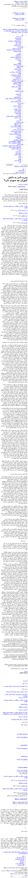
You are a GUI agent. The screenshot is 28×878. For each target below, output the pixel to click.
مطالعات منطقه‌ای (18, 139)
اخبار (23, 856)
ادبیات (19, 104)
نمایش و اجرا (18, 117)
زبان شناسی (18, 58)
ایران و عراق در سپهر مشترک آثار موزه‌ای (16, 691)
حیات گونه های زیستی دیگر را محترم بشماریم (15, 686)
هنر (20, 119)
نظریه (19, 157)
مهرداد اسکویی (24, 756)
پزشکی (19, 100)
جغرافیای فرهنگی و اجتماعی (13, 49)
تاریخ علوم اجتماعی (16, 148)
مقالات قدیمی (17, 154)
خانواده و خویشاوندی (16, 74)
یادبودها (19, 138)
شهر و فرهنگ (17, 125)
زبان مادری (18, 151)
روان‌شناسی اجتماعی (15, 57)
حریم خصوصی (17, 45)
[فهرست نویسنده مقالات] (24, 679)
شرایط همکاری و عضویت (14, 40)
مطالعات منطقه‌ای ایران (15, 141)
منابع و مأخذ (20, 144)
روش (19, 150)
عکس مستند (18, 110)
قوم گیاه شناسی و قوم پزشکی (13, 98)
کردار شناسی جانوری (15, 101)
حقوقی (19, 88)
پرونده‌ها (22, 862)
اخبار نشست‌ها (20, 857)
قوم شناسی (18, 136)
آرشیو (25, 671)
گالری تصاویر (20, 865)
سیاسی (19, 89)
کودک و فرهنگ (17, 64)
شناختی (19, 60)
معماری (19, 114)
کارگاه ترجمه (17, 160)
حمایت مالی (18, 43)
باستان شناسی (17, 132)
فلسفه (19, 63)
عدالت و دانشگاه (23, 213)
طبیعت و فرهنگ (19, 91)
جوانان (19, 73)
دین (20, 52)
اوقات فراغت (17, 69)
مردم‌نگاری (18, 77)
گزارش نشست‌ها (19, 859)
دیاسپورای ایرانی (17, 76)
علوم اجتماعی (19, 66)
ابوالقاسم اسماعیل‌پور (22, 767)
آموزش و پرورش (16, 48)
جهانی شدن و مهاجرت (15, 72)
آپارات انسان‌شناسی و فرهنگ (19, 802)
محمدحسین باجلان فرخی (22, 734)
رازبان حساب (13, 873)
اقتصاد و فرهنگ (17, 83)
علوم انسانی (20, 46)
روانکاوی (19, 54)
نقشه (19, 159)
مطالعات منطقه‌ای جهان (14, 142)
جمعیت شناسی (17, 51)
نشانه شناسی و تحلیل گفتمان (13, 116)
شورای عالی (18, 38)
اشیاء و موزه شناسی (15, 131)
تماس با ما (18, 42)
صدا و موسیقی (17, 108)
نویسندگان (18, 39)
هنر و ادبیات (20, 103)
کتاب (20, 162)
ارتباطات (19, 67)
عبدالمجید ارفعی (23, 745)
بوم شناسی (18, 94)
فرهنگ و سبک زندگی (15, 126)
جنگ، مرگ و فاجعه (16, 86)
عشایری (19, 135)
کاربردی (19, 128)
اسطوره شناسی (17, 105)
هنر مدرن (18, 120)
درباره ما (19, 36)
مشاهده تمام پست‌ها (22, 737)
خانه (22, 35)
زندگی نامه (18, 153)
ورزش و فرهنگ (17, 79)
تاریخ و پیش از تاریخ (18, 129)
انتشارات (22, 860)
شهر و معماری (19, 122)
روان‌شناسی (18, 55)
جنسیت (19, 95)
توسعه (19, 85)
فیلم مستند (18, 113)
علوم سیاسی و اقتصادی (17, 80)
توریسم (19, 70)
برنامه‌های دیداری (19, 863)
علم (20, 61)
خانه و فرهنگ (17, 123)
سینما (19, 107)
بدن (20, 92)
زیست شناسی (17, 97)
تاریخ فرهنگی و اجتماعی (15, 134)
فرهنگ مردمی (17, 111)
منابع (20, 156)
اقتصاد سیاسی (17, 82)
